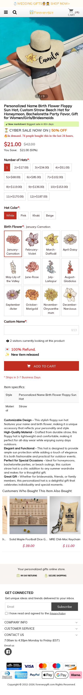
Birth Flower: (14, 227)
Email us (10, 645)
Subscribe (64, 607)
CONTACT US (14, 635)
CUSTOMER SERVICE (19, 628)
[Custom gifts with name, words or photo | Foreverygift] (41, 11)
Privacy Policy (57, 613)
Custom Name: (16, 321)
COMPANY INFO (15, 622)
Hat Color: (12, 208)
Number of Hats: (17, 160)
